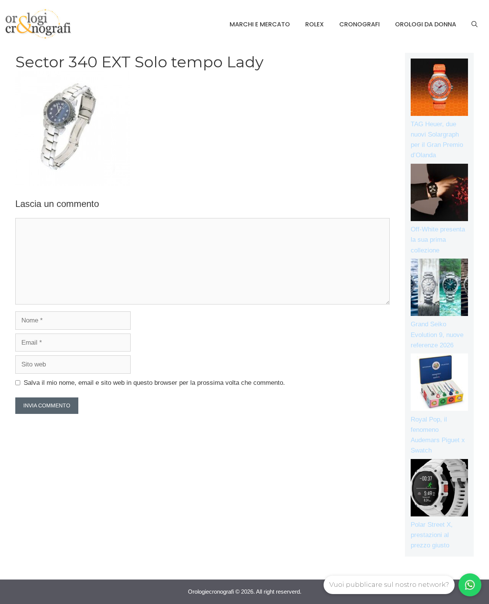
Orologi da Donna (425, 24)
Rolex (314, 24)
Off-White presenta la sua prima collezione (438, 240)
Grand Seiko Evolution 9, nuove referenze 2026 (437, 334)
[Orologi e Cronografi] (38, 24)
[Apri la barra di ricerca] (474, 24)
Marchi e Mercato (260, 24)
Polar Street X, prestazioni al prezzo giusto (432, 535)
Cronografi (359, 24)
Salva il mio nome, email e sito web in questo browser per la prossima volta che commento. (154, 382)
